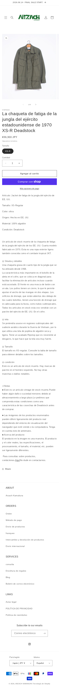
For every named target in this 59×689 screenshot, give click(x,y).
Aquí (17, 460)
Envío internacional (15, 546)
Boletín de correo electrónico (20, 584)
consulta (10, 564)
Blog (8, 577)
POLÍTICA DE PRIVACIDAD (19, 608)
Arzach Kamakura (14, 495)
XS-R (7, 151)
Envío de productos (15, 526)
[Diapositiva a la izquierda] (23, 104)
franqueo (10, 533)
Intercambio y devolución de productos (25, 540)
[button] (6, 17)
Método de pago (14, 520)
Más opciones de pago (29, 189)
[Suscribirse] (44, 633)
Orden (9, 514)
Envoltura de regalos (16, 571)
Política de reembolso (16, 615)
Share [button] (8, 469)
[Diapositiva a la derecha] (36, 104)
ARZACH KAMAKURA (23, 684)
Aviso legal (11, 602)
